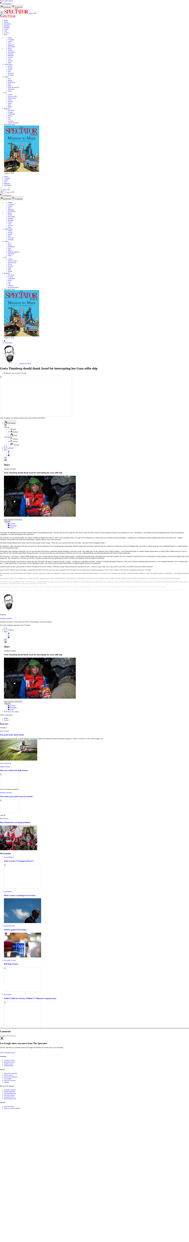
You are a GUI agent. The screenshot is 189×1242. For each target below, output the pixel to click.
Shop (5, 34)
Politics (10, 38)
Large (15, 435)
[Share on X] (8, 454)
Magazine (11, 45)
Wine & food (12, 98)
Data (9, 71)
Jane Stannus (8, 891)
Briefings (7, 27)
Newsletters (7, 24)
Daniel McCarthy (9, 926)
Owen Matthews (9, 857)
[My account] (35, 13)
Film (9, 84)
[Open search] (1, 189)
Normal (15, 441)
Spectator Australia (10, 1090)
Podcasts (6, 26)
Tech (9, 43)
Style (9, 105)
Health (10, 107)
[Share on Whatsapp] (8, 456)
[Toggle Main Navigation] (2, 12)
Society (10, 68)
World (10, 70)
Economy (11, 73)
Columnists (11, 114)
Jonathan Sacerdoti (6, 618)
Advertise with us (9, 1062)
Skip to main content (6, 1)
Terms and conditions (10, 1077)
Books (10, 80)
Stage (9, 91)
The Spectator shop (10, 1093)
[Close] (2, 1038)
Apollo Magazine (9, 1091)
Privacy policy (8, 1075)
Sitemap (6, 1082)
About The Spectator (10, 1073)
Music (10, 85)
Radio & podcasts (13, 87)
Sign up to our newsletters (12, 1108)
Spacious (16, 445)
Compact (15, 439)
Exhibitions (11, 82)
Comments (10, 448)
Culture (10, 41)
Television (11, 89)
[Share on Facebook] (8, 452)
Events (6, 29)
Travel (10, 100)
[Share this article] (5, 458)
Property (10, 101)
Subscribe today (9, 1106)
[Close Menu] (2, 192)
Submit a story (8, 1064)
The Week (11, 110)
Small (14, 429)
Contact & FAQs (9, 1060)
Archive (6, 33)
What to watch (12, 96)
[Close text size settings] (5, 425)
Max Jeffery (7, 994)
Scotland (10, 75)
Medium (15, 432)
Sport (9, 103)
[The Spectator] (16, 13)
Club (5, 31)
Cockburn (11, 39)
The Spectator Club (10, 1099)
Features (10, 112)
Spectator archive (9, 1095)
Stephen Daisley (5, 767)
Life (5, 93)
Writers (6, 22)
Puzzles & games (13, 123)
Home (6, 20)
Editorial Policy (9, 1066)
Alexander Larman (10, 960)
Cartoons (10, 121)
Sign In (31, 13)
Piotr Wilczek (4, 818)
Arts (9, 78)
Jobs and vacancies (10, 1080)
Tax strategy (8, 1078)
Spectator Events (9, 1097)
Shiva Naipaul (4, 731)
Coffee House (8, 64)
